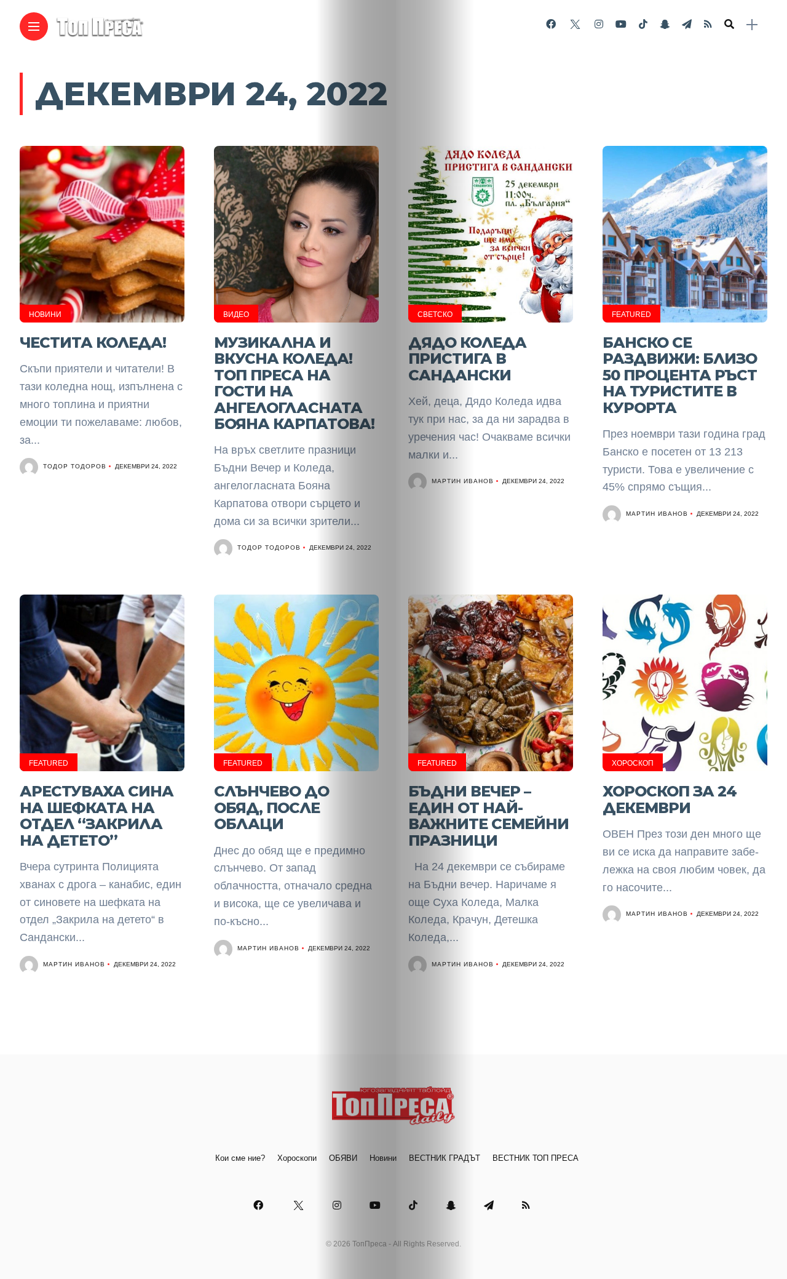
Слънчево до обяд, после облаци (271, 807)
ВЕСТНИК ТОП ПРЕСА (535, 1158)
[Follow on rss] (708, 24)
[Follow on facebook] (551, 24)
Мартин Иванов (463, 481)
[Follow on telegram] (687, 24)
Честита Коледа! (93, 342)
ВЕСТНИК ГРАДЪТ (444, 1158)
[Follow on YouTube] (621, 24)
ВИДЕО (236, 314)
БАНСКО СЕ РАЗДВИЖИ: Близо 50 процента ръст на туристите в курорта (680, 375)
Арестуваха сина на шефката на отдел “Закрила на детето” (96, 815)
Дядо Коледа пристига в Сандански (467, 359)
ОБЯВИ (343, 1158)
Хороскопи (297, 1158)
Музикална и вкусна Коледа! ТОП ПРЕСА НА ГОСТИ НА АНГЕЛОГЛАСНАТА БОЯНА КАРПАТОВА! (294, 383)
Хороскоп (633, 763)
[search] (729, 24)
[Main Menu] (33, 27)
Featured (631, 314)
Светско (435, 314)
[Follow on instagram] (599, 24)
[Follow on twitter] (575, 24)
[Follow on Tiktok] (643, 24)
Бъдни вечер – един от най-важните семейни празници (488, 815)
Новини (45, 314)
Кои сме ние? (240, 1158)
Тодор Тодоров (74, 466)
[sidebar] (751, 25)
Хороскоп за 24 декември (670, 799)
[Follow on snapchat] (665, 24)
